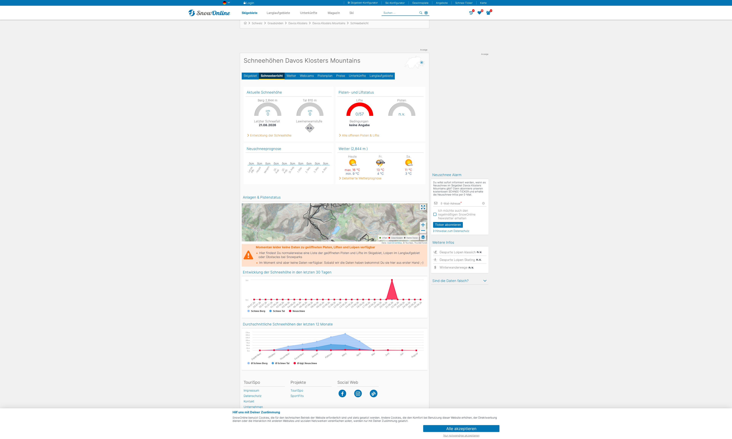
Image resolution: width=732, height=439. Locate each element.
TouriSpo (297, 390)
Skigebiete (250, 13)
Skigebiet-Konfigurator (364, 2)
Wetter (291, 76)
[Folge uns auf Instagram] (358, 393)
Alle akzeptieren (461, 428)
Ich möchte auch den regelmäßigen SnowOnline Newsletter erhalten (456, 214)
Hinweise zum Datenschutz (452, 231)
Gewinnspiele (420, 2)
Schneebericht (272, 76)
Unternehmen (253, 407)
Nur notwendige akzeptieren (461, 435)
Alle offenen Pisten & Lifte (360, 135)
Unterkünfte (357, 76)
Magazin (334, 13)
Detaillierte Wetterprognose (361, 178)
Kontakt (249, 401)
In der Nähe (426, 12)
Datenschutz (252, 396)
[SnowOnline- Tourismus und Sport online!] (247, 23)
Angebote (442, 2)
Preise (340, 76)
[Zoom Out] (423, 230)
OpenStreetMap (394, 243)
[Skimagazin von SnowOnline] (373, 393)
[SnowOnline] (209, 13)
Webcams (307, 76)
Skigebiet (250, 76)
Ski (351, 13)
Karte (483, 2)
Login (250, 3)
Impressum (251, 390)
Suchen (420, 12)
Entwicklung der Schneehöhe (270, 135)
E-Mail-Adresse (451, 203)
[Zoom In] (423, 225)
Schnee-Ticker (464, 2)
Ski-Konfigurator (395, 2)
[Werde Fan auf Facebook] (342, 393)
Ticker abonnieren (448, 225)
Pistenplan (325, 76)
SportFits (297, 396)
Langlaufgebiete (381, 76)
